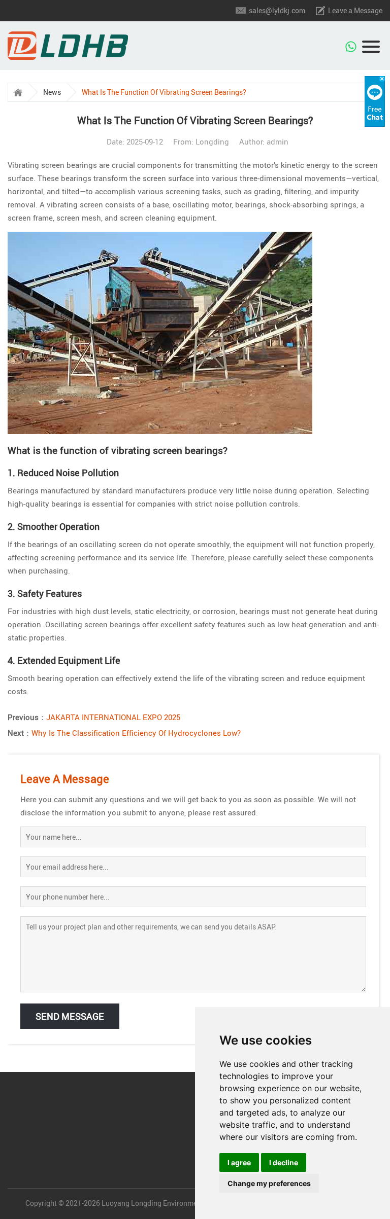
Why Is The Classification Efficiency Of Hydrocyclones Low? (136, 733)
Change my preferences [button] (269, 1183)
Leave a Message (355, 10)
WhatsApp (351, 42)
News (52, 92)
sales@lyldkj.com (277, 10)
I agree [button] (239, 1162)
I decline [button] (283, 1162)
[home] (17, 92)
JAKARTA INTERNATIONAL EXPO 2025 (113, 717)
